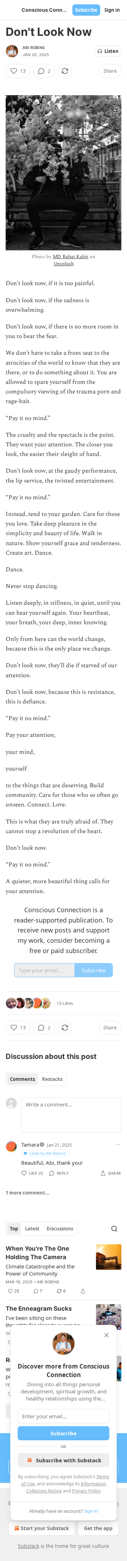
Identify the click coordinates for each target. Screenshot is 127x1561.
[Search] (114, 1229)
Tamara (30, 1144)
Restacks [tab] (52, 1079)
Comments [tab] (22, 1079)
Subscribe (86, 10)
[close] (106, 1335)
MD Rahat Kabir (71, 256)
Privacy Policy (86, 1490)
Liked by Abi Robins (47, 1153)
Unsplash (64, 263)
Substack (28, 1546)
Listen (111, 51)
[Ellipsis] (117, 1144)
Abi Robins (34, 47)
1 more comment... (27, 1193)
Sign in (112, 10)
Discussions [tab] (60, 1228)
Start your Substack (45, 1528)
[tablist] (36, 1079)
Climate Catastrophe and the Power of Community (40, 1270)
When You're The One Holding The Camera (37, 1253)
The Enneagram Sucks (39, 1308)
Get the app (98, 1528)
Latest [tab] (32, 1228)
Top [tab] (14, 1228)
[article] (63, 1269)
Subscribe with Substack (68, 1460)
